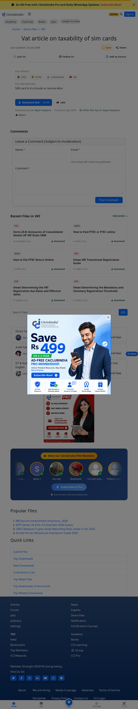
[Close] (108, 317)
